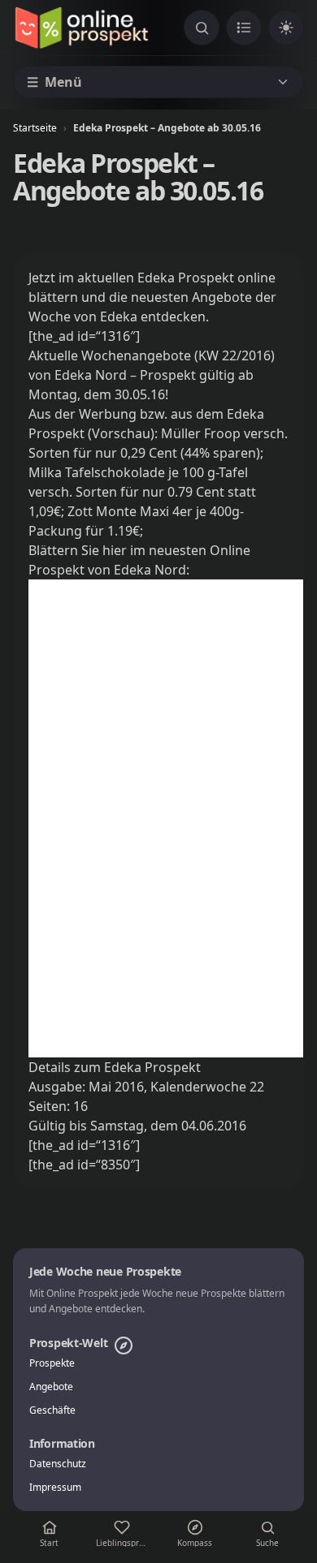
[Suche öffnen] (201, 27)
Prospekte (52, 1363)
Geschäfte (52, 1410)
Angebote (51, 1386)
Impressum (55, 1487)
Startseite (35, 128)
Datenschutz (57, 1464)
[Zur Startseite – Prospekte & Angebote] (81, 27)
